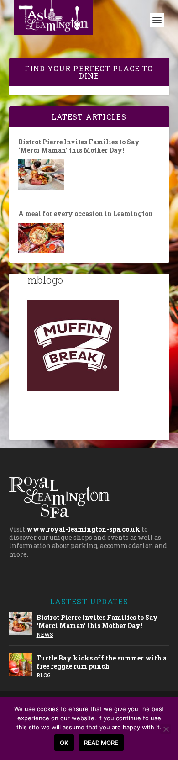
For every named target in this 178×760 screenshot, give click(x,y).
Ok (64, 742)
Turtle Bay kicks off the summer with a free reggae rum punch (102, 662)
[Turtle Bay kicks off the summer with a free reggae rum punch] (20, 664)
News (45, 634)
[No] (165, 729)
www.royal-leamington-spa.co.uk (83, 529)
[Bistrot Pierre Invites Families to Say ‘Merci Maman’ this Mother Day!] (41, 174)
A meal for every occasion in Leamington (85, 214)
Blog (44, 675)
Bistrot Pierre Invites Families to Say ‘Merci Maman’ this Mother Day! (79, 146)
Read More (101, 742)
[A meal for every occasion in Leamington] (41, 238)
